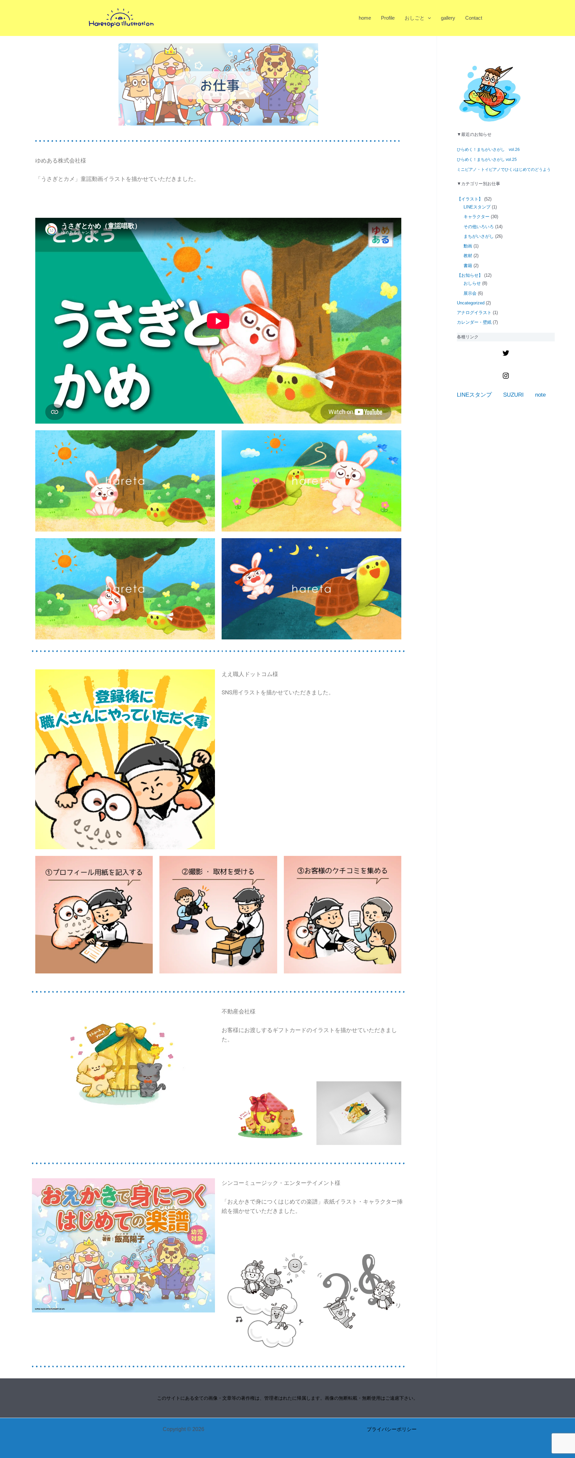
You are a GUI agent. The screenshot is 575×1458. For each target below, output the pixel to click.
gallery (448, 18)
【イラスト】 (470, 198)
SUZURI (513, 395)
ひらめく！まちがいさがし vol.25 (487, 159)
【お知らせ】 (470, 275)
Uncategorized (470, 302)
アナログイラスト (474, 312)
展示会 (470, 293)
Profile (388, 18)
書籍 (468, 265)
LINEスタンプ (477, 206)
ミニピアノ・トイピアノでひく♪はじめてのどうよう (504, 169)
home (365, 18)
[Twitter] (506, 355)
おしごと (415, 18)
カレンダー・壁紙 (474, 322)
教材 (468, 255)
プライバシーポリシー (392, 1429)
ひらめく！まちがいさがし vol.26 (488, 149)
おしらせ (472, 283)
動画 (468, 245)
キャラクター (476, 216)
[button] (428, 18)
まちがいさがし (479, 236)
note (540, 395)
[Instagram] (506, 378)
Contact (473, 18)
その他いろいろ (479, 226)
